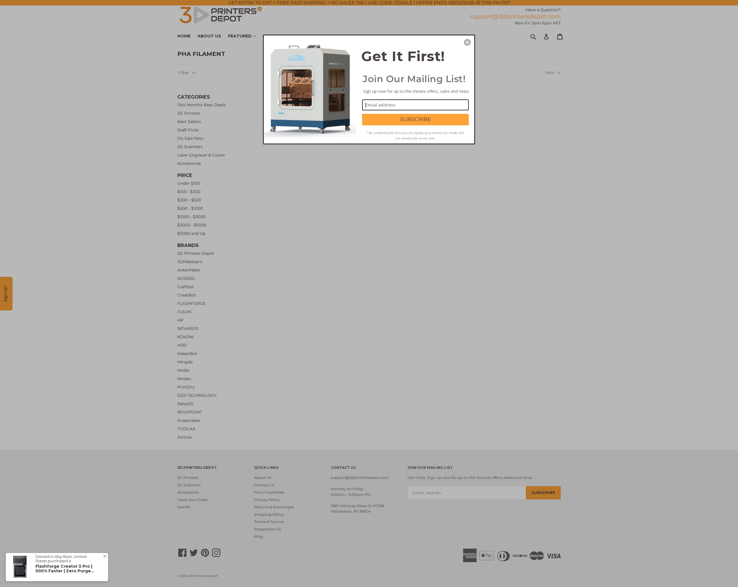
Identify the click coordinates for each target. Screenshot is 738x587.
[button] (467, 42)
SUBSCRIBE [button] (415, 119)
